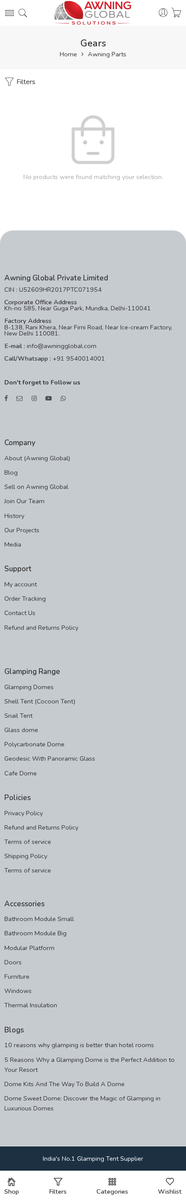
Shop (11, 1191)
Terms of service (27, 841)
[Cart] (176, 13)
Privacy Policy (23, 813)
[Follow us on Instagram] (34, 399)
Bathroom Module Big (35, 933)
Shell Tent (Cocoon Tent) (39, 701)
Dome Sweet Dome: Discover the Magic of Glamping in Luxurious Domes (82, 1103)
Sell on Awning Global (36, 486)
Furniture (16, 976)
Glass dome (21, 730)
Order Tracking (25, 598)
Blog (11, 472)
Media (12, 544)
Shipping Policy (25, 856)
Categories (112, 1191)
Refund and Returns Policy (41, 627)
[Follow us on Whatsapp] (63, 399)
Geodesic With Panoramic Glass (49, 758)
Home (68, 54)
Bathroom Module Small (39, 919)
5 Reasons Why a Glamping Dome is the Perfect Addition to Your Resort (89, 1064)
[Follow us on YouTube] (48, 399)
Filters (25, 82)
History (14, 515)
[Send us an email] (19, 399)
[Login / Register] (163, 13)
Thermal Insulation (30, 1005)
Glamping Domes (29, 687)
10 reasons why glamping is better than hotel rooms (79, 1045)
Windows (18, 990)
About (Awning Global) (37, 458)
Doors (13, 962)
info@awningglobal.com (60, 346)
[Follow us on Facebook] (6, 399)
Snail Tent (18, 715)
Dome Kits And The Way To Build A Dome (64, 1084)
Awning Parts (107, 54)
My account (20, 584)
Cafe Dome (20, 773)
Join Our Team (24, 501)
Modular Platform (29, 948)
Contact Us (19, 613)
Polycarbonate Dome (34, 744)
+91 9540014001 (78, 358)
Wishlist (170, 1191)
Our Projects (21, 530)
